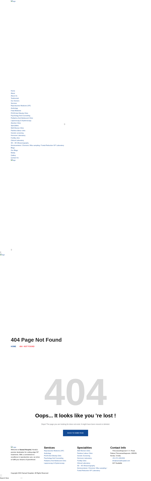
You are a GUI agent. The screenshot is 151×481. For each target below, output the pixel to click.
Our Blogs (14, 150)
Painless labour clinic (18, 130)
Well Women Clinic (17, 128)
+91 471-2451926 (118, 458)
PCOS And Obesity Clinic (19, 113)
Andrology (14, 108)
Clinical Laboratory (17, 140)
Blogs (13, 148)
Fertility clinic (15, 138)
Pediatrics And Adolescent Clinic (22, 118)
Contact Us (15, 158)
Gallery (13, 155)
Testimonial (15, 98)
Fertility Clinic (81, 461)
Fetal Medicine (16, 110)
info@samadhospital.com (121, 461)
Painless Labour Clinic (85, 453)
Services (14, 103)
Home (13, 91)
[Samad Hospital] (75, 288)
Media (13, 153)
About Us (14, 96)
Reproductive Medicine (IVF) (21, 106)
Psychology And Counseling (20, 115)
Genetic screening (17, 133)
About (13, 93)
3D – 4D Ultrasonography (20, 143)
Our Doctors (15, 101)
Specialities (15, 125)
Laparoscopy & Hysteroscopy (21, 120)
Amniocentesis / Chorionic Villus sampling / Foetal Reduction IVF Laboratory (37, 145)
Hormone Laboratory (18, 135)
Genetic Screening (83, 456)
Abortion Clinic (16, 123)
